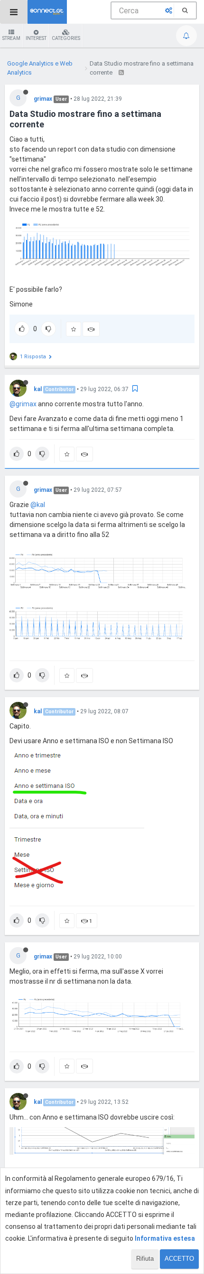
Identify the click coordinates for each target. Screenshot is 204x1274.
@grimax (23, 404)
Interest (36, 38)
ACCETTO (179, 1258)
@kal (37, 504)
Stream (11, 38)
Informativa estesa (165, 1238)
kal (38, 389)
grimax (43, 99)
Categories (66, 38)
